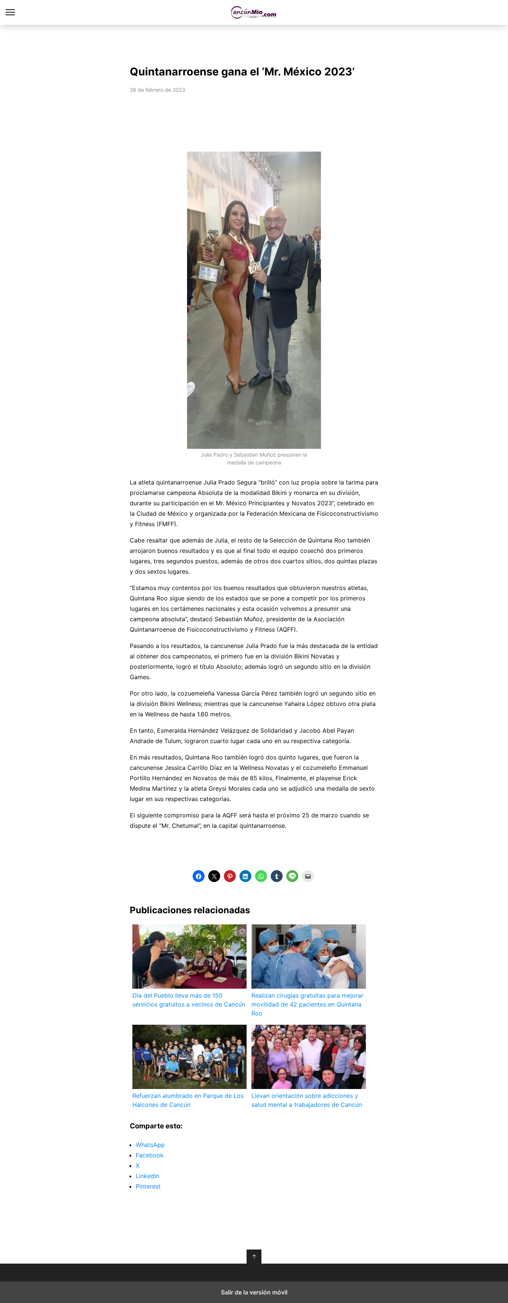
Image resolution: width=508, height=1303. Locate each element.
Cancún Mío (254, 12)
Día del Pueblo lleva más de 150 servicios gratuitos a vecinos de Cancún (188, 1000)
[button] (199, 876)
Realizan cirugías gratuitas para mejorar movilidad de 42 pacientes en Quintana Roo (307, 1004)
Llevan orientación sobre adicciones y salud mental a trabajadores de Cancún (306, 1100)
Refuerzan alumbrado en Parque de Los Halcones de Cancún (188, 1100)
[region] (254, 43)
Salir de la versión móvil (254, 1292)
